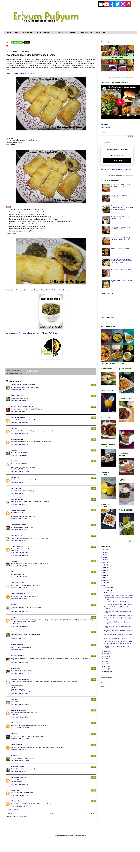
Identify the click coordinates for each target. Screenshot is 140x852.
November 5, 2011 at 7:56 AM (19, 598)
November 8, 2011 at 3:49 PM (19, 771)
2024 (104, 555)
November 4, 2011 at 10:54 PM (20, 471)
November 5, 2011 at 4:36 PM (19, 639)
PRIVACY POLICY (100, 32)
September (107, 653)
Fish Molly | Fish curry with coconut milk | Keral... (118, 641)
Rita (12, 632)
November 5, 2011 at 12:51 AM (20, 504)
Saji (12, 450)
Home (51, 813)
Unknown (13, 477)
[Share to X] (32, 370)
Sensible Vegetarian (17, 524)
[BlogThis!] (30, 370)
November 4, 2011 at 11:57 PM (20, 493)
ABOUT (16, 32)
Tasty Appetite (15, 714)
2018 (104, 570)
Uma (12, 461)
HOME (8, 32)
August (106, 656)
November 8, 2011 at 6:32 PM (19, 784)
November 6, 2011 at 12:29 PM (20, 704)
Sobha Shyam (15, 535)
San (12, 561)
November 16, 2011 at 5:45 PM (20, 806)
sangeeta (13, 668)
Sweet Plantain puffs (21, 73)
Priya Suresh (15, 744)
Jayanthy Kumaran (17, 710)
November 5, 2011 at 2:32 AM (19, 566)
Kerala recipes (14, 373)
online (102, 686)
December (107, 588)
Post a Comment (13, 810)
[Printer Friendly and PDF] (17, 43)
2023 (104, 557)
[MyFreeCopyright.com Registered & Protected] (115, 169)
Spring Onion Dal (109, 592)
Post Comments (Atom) (20, 817)
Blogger (83, 836)
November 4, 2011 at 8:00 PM (19, 422)
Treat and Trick (15, 644)
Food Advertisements (115, 77)
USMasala (14, 609)
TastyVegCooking (16, 623)
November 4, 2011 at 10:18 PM (20, 455)
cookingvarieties (16, 655)
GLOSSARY (74, 32)
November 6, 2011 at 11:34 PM (20, 739)
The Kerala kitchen (25, 333)
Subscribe (117, 160)
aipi (12, 604)
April (105, 666)
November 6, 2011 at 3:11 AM (19, 693)
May (105, 664)
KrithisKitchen (15, 546)
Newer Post (9, 813)
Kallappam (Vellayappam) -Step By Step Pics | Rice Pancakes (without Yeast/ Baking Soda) (121, 260)
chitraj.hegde (15, 439)
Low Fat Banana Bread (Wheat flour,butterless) (118, 604)
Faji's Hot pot (53, 333)
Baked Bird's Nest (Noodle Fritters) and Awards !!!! (118, 595)
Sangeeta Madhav (16, 417)
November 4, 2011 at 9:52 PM (19, 433)
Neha (12, 572)
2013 (104, 580)
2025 (104, 552)
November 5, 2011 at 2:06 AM (19, 555)
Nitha (12, 734)
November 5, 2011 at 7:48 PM (19, 649)
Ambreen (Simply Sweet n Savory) (21, 384)
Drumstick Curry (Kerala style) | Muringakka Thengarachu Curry (120, 238)
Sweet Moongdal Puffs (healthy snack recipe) (117, 643)
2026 (104, 549)
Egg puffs (32, 73)
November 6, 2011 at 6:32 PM (19, 717)
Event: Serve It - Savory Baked (20, 552)
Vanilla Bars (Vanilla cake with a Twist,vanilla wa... (118, 615)
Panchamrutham (16, 510)
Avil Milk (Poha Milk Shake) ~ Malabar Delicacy (120, 217)
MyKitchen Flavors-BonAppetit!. (21, 406)
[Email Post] (24, 370)
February (107, 671)
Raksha (13, 723)
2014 (104, 578)
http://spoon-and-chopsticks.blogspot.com (23, 691)
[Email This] (28, 370)
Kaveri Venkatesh (16, 594)
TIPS (54, 32)
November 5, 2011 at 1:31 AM (19, 519)
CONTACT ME (86, 32)
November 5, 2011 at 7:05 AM (19, 588)
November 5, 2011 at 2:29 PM (19, 626)
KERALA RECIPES (42, 32)
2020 (104, 565)
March (106, 669)
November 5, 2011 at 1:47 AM (19, 529)
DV (11, 617)
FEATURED (62, 32)
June (105, 661)
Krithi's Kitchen (15, 551)
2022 (104, 560)
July (105, 659)
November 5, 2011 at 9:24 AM (19, 611)
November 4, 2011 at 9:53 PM (19, 444)
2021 (104, 562)
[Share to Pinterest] (37, 370)
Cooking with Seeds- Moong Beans (27, 290)
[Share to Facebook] (34, 370)
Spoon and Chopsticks (18, 679)
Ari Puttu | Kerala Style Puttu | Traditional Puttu (117, 638)
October (106, 651)
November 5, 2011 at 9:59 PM (19, 662)
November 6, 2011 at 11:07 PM (20, 728)
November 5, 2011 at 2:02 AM (19, 540)
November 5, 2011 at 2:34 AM (19, 577)
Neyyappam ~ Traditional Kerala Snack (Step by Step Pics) (120, 228)
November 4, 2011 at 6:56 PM (19, 411)
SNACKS (21, 373)
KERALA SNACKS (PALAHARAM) (121, 248)
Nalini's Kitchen (15, 395)
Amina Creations (16, 583)
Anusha (13, 790)
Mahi (12, 755)
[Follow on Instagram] (7, 46)
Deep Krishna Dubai (17, 777)
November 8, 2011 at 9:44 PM (19, 795)
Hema (12, 428)
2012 (104, 583)
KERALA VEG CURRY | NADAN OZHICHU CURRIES (120, 185)
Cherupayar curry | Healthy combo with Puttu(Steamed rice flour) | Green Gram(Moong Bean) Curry (122, 207)
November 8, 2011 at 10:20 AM (20, 760)
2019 (104, 567)
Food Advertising (122, 540)
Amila (12, 699)
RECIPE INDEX (27, 32)
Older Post (92, 813)
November (107, 590)
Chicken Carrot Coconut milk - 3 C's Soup (116, 602)
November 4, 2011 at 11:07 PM (20, 482)
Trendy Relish (19, 469)
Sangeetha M (15, 499)
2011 (104, 585)
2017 (104, 572)
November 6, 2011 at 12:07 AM (20, 673)
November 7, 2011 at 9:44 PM (19, 750)
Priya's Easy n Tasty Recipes (58, 290)
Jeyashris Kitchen (16, 766)
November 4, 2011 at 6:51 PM (19, 400)
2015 (104, 575)
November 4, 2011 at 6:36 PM (19, 390)
